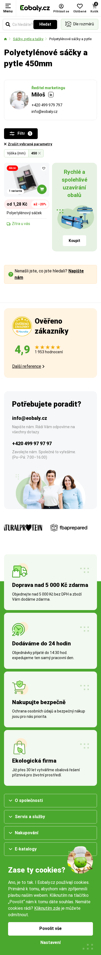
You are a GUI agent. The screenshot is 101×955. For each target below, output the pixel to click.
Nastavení (50, 942)
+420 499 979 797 (47, 105)
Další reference (26, 366)
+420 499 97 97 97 (32, 443)
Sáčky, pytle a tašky (28, 39)
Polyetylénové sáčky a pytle (70, 39)
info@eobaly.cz (45, 111)
